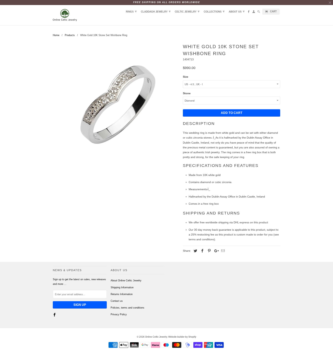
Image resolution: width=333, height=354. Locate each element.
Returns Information (122, 294)
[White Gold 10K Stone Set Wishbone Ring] (116, 105)
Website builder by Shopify (182, 337)
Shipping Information (122, 287)
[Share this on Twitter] (195, 251)
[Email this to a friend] (222, 251)
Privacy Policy (119, 314)
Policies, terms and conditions (127, 307)
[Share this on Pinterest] (209, 251)
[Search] (259, 12)
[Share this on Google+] (215, 251)
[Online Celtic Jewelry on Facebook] (55, 315)
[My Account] (254, 12)
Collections (214, 11)
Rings (131, 11)
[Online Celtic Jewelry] (65, 15)
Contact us (117, 300)
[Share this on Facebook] (202, 251)
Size (185, 76)
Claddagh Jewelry (156, 11)
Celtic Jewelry (187, 11)
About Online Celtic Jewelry (126, 280)
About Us (237, 11)
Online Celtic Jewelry (156, 337)
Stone (187, 93)
